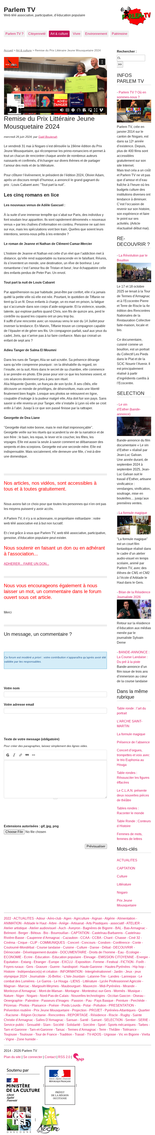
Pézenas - (11, 1005)
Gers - (31, 966)
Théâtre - (116, 1029)
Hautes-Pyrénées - (119, 966)
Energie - (143, 957)
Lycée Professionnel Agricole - (121, 981)
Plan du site (12, 1057)
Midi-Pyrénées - (111, 986)
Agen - (69, 918)
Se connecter (32, 1057)
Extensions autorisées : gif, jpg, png (31, 826)
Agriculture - (83, 918)
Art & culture (59, 33)
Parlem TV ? (14, 33)
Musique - (135, 991)
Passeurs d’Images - (56, 1000)
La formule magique (133, 513)
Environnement (96, 33)
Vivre (76, 33)
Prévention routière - (19, 1010)
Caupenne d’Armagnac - (45, 937)
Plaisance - (40, 1005)
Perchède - (139, 1000)
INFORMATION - (72, 971)
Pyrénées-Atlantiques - (121, 1010)
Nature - (10, 995)
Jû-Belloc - (56, 976)
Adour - (41, 918)
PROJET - (97, 1010)
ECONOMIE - (14, 957)
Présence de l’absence (133, 742)
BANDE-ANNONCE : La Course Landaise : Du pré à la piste (133, 657)
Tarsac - (62, 1029)
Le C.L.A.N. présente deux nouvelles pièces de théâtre (133, 795)
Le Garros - (45, 981)
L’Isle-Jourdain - (76, 976)
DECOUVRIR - (124, 947)
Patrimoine (119, 33)
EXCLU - (68, 962)
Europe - (55, 962)
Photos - (25, 1005)
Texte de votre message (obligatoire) (31, 739)
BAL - (119, 928)
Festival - (114, 962)
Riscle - (114, 1015)
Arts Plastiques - (98, 923)
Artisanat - (78, 923)
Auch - (63, 928)
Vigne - (11, 1039)
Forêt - (141, 962)
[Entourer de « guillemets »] (33, 755)
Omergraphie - (14, 1000)
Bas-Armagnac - (135, 928)
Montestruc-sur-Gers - (98, 991)
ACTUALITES (127, 860)
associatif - (118, 923)
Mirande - (129, 986)
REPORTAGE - (79, 1015)
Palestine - (33, 1000)
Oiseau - (139, 995)
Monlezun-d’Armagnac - (21, 991)
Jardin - (119, 971)
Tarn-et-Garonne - (42, 1029)
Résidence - (100, 1015)
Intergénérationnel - (99, 971)
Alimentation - (127, 918)
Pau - (90, 1000)
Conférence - (122, 942)
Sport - (103, 1024)
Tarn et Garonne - (16, 1029)
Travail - (81, 1034)
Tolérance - (130, 1029)
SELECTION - (114, 1020)
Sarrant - (97, 1020)
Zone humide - (27, 1039)
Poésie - (55, 1005)
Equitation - (12, 962)
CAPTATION (126, 868)
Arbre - (54, 923)
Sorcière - (90, 1024)
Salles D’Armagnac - (51, 1020)
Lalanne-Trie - (98, 976)
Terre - (104, 1029)
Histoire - (11, 971)
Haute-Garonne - (92, 966)
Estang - (27, 962)
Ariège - (65, 923)
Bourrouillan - (61, 933)
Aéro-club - (55, 918)
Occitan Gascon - (120, 995)
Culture (122, 876)
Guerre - (56, 966)
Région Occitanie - (34, 1015)
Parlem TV (19, 9)
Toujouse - (12, 1034)
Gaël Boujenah (47, 136)
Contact (50, 1057)
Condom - (105, 942)
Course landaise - (50, 947)
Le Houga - (62, 981)
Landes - (115, 976)
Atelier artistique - (16, 928)
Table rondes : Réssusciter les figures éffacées (133, 777)
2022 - (9, 918)
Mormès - (121, 991)
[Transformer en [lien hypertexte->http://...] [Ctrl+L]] (20, 755)
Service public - (15, 1024)
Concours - (90, 942)
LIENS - (77, 981)
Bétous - (37, 933)
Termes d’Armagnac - (83, 1029)
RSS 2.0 (64, 1057)
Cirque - (24, 942)
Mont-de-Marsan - (52, 991)
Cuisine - (70, 947)
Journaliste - (38, 976)
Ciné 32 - (135, 937)
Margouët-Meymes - (46, 986)
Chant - (109, 937)
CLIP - (35, 942)
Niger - (21, 995)
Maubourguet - (72, 986)
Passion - (78, 1000)
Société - (60, 1024)
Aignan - (98, 918)
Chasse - (122, 937)
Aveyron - (75, 928)
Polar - (88, 1005)
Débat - (107, 947)
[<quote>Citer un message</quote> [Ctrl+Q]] (27, 755)
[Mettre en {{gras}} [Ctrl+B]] (7, 755)
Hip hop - (139, 966)
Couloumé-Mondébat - (20, 947)
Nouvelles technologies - (89, 995)
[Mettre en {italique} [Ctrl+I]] (14, 755)
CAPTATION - (81, 933)
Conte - (137, 942)
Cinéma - (11, 942)
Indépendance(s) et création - (39, 971)
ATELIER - (134, 923)
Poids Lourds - (72, 1005)
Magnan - (11, 986)
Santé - (85, 1020)
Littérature (124, 884)
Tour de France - (47, 1034)
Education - (43, 957)
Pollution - (101, 1005)
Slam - (48, 1024)
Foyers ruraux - (15, 966)
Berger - (24, 933)
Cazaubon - (71, 937)
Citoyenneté (37, 33)
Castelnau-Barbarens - (108, 933)
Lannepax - (130, 976)
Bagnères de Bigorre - (99, 928)
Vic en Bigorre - (130, 1034)
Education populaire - (68, 957)
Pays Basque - (105, 1000)
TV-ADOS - (95, 1034)
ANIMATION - (14, 923)
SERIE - (144, 1020)
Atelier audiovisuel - (44, 928)
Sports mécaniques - (123, 1024)
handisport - (71, 966)
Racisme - (13, 1015)
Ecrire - (29, 957)
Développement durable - (41, 952)
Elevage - (91, 957)
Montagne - (73, 991)
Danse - (96, 947)
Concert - (75, 942)
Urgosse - (111, 1034)
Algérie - (111, 918)
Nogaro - (33, 995)
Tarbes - (144, 1024)
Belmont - (11, 933)
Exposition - (84, 962)
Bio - (47, 933)
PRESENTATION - (122, 1005)
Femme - (100, 962)
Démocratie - (13, 952)
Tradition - (67, 1034)
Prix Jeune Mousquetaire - (53, 1010)
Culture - (83, 947)
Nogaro (122, 892)
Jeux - (130, 971)
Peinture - (123, 1000)
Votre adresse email (19, 704)
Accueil (8, 50)
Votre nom (12, 688)
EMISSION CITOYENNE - (117, 957)
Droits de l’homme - (103, 952)
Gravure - (43, 966)
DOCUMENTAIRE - (74, 952)
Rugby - (126, 1015)
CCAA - (86, 937)
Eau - (122, 952)
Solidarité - (75, 1024)
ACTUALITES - (25, 918)
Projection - (80, 1010)
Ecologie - (133, 952)
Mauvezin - (91, 986)
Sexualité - (35, 1024)
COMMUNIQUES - (54, 942)
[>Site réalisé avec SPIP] (79, 1057)
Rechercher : (127, 51)
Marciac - (25, 986)
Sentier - (131, 1020)
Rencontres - (58, 1015)
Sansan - (73, 1020)
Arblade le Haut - (36, 923)
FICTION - (128, 962)
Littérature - (91, 981)
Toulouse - (27, 1034)
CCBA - (98, 937)
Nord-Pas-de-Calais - (55, 995)
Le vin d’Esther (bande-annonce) (129, 409)
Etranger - (41, 962)
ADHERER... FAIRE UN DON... (26, 563)
